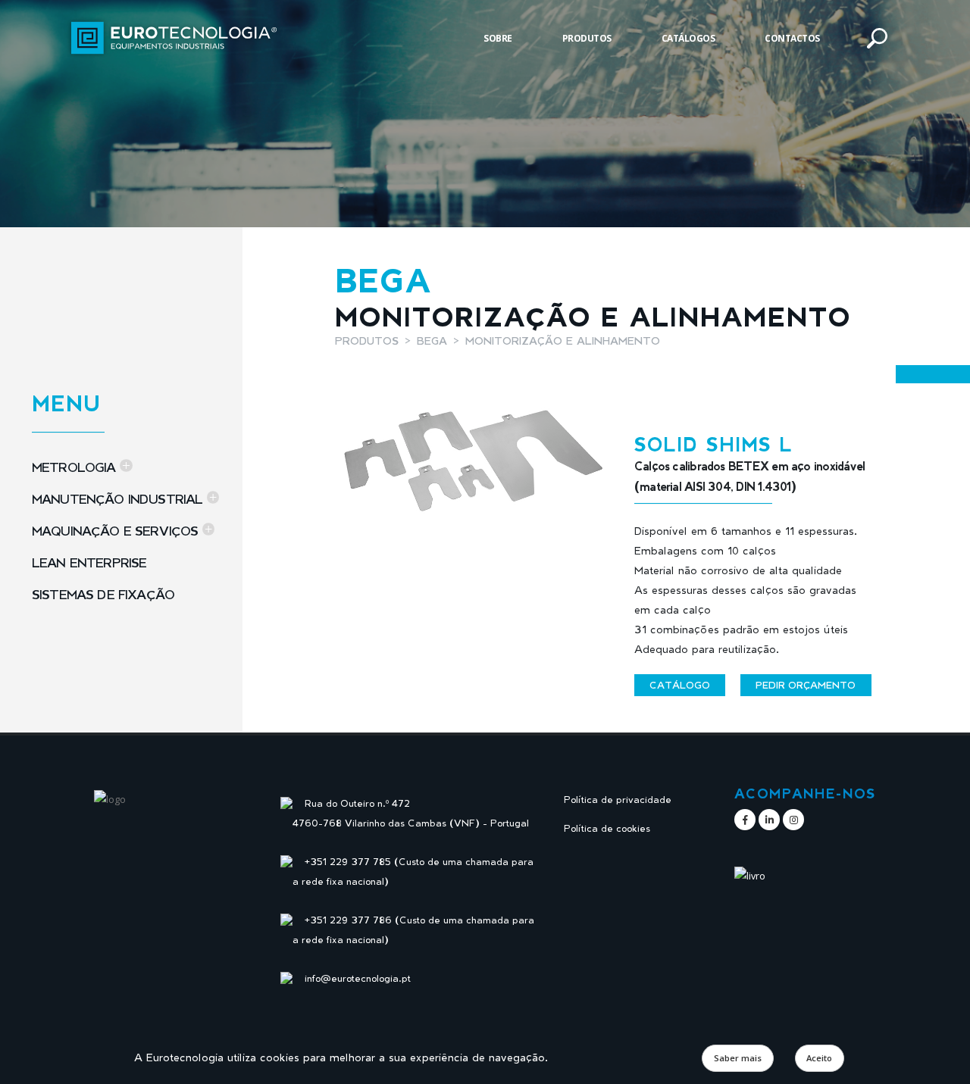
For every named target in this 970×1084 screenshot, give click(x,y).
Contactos (792, 38)
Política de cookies (607, 828)
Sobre (497, 38)
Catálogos (688, 38)
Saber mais (738, 1058)
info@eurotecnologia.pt (358, 978)
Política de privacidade (617, 799)
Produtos (587, 38)
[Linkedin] (769, 819)
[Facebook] (745, 819)
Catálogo (679, 685)
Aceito (819, 1058)
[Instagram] (793, 819)
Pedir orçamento (806, 685)
